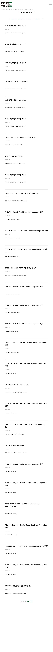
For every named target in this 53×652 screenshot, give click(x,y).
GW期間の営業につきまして (15, 44)
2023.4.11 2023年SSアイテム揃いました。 (21, 268)
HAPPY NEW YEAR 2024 (14, 156)
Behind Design (21, 18)
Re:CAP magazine (18, 9)
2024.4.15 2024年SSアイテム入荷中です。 (21, 137)
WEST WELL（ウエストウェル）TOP (7, 9)
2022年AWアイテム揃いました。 (17, 385)
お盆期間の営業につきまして (16, 25)
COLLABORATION (36, 18)
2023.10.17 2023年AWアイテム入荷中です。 (22, 193)
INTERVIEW (14, 18)
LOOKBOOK (28, 18)
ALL (9, 18)
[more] (24, 33)
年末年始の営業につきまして (15, 63)
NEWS (43, 18)
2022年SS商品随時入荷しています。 (18, 586)
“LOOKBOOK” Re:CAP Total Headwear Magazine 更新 (26, 546)
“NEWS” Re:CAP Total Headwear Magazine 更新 (24, 212)
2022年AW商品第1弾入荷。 (15, 445)
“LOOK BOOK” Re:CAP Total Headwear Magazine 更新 (26, 231)
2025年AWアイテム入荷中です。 (17, 81)
